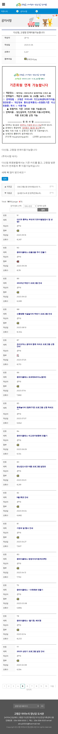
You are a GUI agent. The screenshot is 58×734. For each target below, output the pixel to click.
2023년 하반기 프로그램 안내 (29, 283)
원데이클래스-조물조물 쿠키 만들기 (31, 252)
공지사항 (23, 11)
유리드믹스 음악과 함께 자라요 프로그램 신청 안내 (35, 345)
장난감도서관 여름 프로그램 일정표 (31, 466)
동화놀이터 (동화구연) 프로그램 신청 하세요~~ (35, 408)
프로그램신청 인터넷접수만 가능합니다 (30, 187)
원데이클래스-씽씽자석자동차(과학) (31, 559)
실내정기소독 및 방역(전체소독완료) (30, 193)
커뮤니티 (4, 11)
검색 (43, 210)
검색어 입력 (41, 206)
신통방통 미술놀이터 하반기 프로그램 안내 (34, 314)
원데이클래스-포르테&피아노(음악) (31, 377)
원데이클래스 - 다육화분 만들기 (30, 590)
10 (46, 686)
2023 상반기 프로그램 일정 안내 (30, 651)
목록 (5, 179)
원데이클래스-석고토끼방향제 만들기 (32, 436)
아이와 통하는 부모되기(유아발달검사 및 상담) (35, 220)
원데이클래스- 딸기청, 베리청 (29, 621)
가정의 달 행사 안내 (25, 528)
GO (42, 706)
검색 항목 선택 (15, 206)
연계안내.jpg (31, 59)
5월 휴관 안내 (22, 497)
